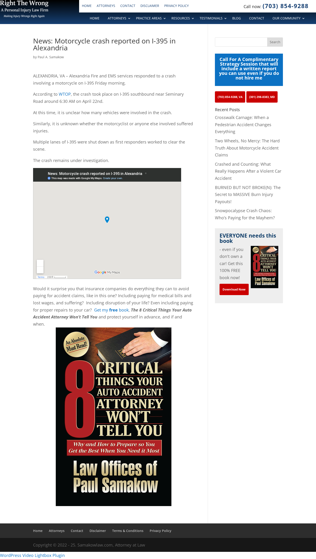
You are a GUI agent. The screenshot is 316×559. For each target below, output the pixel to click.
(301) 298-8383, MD (262, 97)
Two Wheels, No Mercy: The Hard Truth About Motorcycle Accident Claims (247, 148)
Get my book (111, 310)
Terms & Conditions (127, 530)
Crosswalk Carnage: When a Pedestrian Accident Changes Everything (243, 124)
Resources (180, 18)
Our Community (287, 18)
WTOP (65, 94)
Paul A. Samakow (51, 57)
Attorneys (106, 6)
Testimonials (211, 18)
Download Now (234, 289)
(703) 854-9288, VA (230, 97)
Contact (127, 6)
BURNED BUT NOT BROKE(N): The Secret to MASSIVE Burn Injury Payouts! (248, 194)
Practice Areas (149, 18)
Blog (236, 18)
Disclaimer (149, 6)
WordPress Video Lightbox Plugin (32, 555)
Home (87, 6)
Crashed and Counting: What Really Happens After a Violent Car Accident (248, 171)
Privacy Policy (176, 6)
